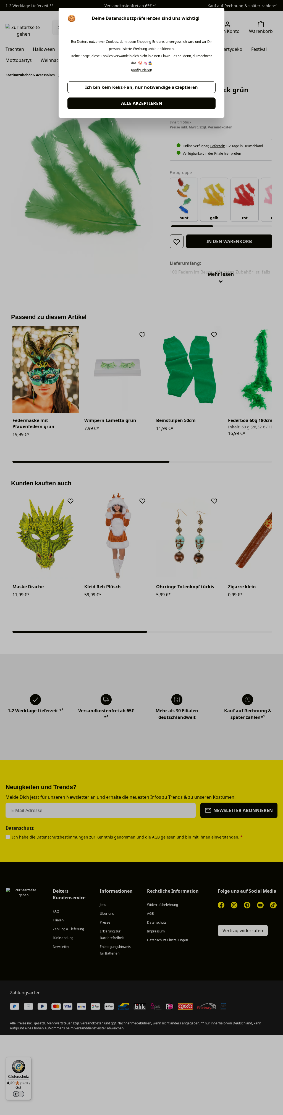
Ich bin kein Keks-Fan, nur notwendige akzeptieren (141, 87)
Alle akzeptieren (141, 103)
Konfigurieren (141, 70)
